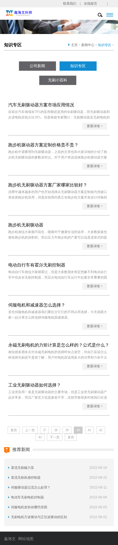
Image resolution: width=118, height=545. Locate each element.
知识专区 (104, 45)
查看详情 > (95, 126)
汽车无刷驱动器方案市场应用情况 (41, 105)
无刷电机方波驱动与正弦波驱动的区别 (39, 517)
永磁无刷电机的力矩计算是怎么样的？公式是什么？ (58, 345)
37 (44, 430)
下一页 (55, 437)
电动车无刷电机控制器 (27, 497)
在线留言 (90, 3)
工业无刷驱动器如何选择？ (34, 385)
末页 (71, 437)
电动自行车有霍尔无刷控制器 (36, 265)
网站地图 (25, 539)
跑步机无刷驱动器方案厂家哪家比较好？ (47, 185)
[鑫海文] (26, 13)
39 (67, 430)
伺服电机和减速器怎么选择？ (36, 305)
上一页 (30, 430)
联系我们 (69, 3)
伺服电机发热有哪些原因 (29, 507)
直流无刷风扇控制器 (26, 477)
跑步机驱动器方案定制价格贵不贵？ (43, 145)
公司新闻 (37, 66)
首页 (13, 430)
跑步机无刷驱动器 (25, 225)
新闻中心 (87, 45)
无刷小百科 (57, 80)
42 (100, 430)
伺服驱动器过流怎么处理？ (30, 487)
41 (89, 430)
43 (40, 437)
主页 (74, 45)
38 (55, 430)
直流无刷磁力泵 (22, 468)
